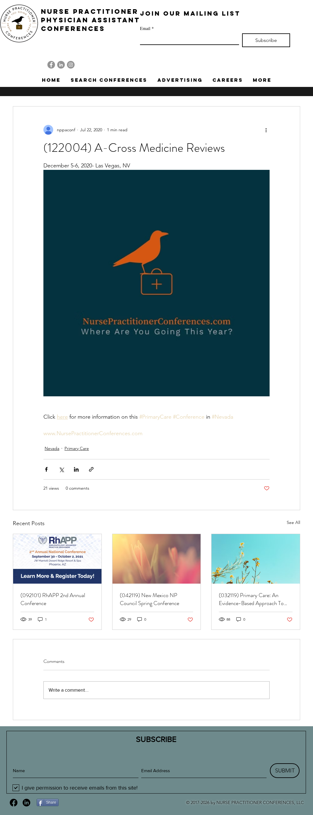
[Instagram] (71, 65)
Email (147, 28)
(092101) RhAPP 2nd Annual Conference (52, 599)
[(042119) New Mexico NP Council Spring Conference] (156, 559)
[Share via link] (91, 469)
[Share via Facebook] (46, 469)
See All (293, 522)
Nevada (52, 448)
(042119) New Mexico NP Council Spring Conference (149, 599)
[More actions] (266, 129)
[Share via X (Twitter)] (61, 469)
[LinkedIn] (61, 65)
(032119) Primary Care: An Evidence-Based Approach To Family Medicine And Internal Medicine (251, 599)
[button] (108, 79)
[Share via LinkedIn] (76, 469)
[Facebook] (51, 65)
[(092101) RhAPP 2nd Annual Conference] (57, 559)
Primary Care (76, 448)
